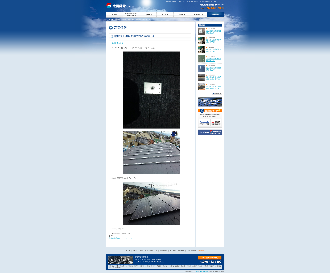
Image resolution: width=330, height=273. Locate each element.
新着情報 (117, 19)
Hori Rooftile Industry (201, 271)
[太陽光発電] (148, 15)
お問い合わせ (210, 258)
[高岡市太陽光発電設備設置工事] (201, 58)
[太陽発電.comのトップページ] (114, 15)
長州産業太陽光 (117, 43)
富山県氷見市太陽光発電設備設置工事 (213, 78)
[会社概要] (181, 15)
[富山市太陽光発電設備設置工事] (201, 31)
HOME (111, 19)
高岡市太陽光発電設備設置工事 (213, 60)
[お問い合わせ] (198, 15)
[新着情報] (118, 5)
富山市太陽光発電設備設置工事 (213, 32)
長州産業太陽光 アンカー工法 (121, 238)
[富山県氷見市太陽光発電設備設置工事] (201, 77)
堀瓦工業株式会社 (212, 5)
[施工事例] (164, 15)
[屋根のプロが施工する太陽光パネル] (131, 15)
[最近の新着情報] (210, 25)
